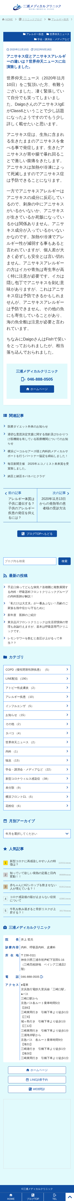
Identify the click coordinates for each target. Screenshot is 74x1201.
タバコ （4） (14, 733)
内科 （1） (13, 751)
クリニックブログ (32, 19)
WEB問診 (39, 1089)
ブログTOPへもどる (40, 533)
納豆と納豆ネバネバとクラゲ (26, 476)
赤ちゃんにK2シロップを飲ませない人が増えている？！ (40, 886)
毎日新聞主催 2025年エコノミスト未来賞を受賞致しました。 (38, 466)
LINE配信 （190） (17, 678)
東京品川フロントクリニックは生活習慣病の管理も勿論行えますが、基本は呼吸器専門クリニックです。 (38, 626)
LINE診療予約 (39, 1079)
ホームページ (39, 389)
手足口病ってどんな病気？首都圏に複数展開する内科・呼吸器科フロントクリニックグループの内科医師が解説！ (38, 591)
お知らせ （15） (16, 715)
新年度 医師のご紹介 (22, 615)
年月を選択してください (21, 833)
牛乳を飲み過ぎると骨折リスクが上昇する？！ (40, 910)
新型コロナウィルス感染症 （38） (28, 778)
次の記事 (52, 500)
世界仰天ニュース (59, 34)
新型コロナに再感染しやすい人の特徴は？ (40, 862)
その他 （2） (14, 724)
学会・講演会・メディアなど (53, 39)
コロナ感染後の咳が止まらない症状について (40, 898)
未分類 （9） (14, 787)
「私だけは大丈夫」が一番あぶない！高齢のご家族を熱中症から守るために (38, 605)
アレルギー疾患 (60, 19)
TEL (54, 1199)
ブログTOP (33, 1199)
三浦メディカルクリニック (38, 1188)
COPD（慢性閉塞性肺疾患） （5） (28, 669)
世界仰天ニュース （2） (21, 742)
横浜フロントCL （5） (20, 796)
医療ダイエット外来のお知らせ (28, 426)
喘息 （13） (13, 760)
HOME (9, 19)
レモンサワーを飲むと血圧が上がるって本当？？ (35, 640)
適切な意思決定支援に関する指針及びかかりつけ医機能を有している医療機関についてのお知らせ (38, 439)
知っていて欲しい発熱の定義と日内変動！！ (40, 874)
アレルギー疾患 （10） (21, 696)
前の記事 (21, 505)
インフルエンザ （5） (20, 706)
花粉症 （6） (14, 805)
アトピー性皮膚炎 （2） (21, 687)
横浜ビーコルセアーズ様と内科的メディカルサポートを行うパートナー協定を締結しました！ (38, 453)
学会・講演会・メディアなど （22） (29, 769)
